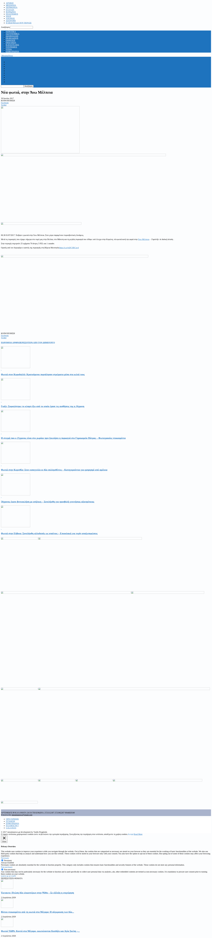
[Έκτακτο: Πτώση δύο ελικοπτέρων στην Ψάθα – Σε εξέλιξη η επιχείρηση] (7, 888)
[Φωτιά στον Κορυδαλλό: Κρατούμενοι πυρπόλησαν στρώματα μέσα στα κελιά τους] (15, 367)
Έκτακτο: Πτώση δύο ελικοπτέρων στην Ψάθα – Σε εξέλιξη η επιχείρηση (37, 892)
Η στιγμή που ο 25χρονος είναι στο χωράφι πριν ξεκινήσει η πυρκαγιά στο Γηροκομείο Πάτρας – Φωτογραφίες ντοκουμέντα (63, 438)
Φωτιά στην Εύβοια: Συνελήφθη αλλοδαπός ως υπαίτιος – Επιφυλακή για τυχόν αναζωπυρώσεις (49, 533)
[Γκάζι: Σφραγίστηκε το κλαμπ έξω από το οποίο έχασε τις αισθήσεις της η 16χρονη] (15, 399)
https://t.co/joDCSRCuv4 (69, 248)
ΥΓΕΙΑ (9, 49)
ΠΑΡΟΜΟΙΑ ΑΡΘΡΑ (10, 343)
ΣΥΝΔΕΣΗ (10, 821)
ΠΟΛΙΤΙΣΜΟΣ (12, 14)
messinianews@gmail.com (22, 815)
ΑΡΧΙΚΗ (9, 3)
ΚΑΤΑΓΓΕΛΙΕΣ (12, 45)
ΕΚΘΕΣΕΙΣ (10, 40)
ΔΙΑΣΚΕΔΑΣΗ (12, 36)
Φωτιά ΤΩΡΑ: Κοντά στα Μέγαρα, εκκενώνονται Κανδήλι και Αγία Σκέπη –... (40, 931)
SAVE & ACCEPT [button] (8, 876)
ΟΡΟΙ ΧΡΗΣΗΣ (12, 819)
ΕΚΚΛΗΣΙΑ (11, 43)
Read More (138, 834)
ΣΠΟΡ (8, 16)
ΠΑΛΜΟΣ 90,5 (12, 826)
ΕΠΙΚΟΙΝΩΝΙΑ (12, 51)
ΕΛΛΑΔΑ (10, 10)
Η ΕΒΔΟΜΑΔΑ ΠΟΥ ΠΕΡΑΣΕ (19, 23)
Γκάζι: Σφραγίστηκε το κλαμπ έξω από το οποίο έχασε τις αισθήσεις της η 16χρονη (42, 406)
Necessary (8, 860)
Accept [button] (130, 834)
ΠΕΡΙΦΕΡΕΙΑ (11, 7)
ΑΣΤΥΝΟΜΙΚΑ (12, 34)
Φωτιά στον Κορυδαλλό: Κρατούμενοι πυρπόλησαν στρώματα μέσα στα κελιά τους (43, 374)
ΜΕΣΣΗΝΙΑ (11, 5)
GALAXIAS (11, 828)
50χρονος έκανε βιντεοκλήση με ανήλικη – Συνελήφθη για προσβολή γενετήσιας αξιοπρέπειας (47, 501)
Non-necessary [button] (7, 867)
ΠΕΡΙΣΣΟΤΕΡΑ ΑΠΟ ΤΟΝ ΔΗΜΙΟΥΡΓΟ (37, 343)
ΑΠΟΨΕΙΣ (10, 18)
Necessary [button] (5, 858)
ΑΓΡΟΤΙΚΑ (11, 32)
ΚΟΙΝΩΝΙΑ (11, 12)
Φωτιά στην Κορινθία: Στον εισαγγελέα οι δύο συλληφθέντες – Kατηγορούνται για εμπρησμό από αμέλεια (54, 470)
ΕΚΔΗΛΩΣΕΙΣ (12, 38)
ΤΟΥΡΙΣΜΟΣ (11, 47)
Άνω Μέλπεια (143, 239)
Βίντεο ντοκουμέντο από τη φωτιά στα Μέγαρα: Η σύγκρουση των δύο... (37, 912)
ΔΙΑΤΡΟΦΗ (11, 21)
